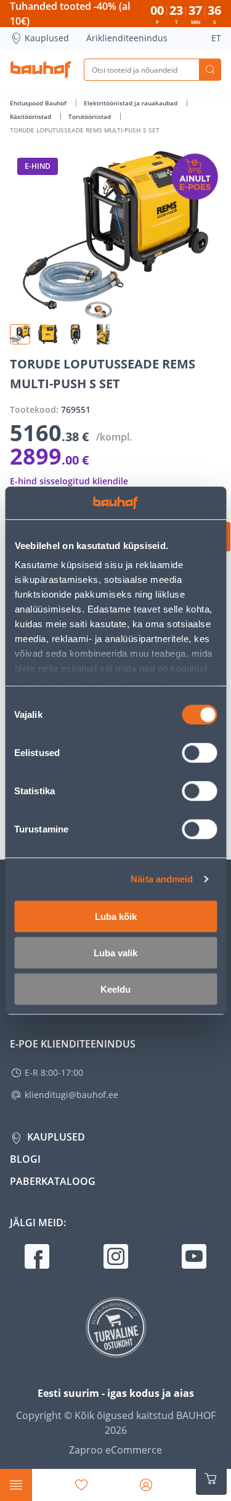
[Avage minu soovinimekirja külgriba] (81, 1485)
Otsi (210, 70)
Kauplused (47, 38)
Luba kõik (116, 916)
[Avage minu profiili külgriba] (146, 1485)
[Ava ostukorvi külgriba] (211, 1479)
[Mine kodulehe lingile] (40, 69)
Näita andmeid (162, 879)
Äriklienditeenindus (127, 38)
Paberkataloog (52, 1181)
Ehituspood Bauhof (39, 103)
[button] (20, 334)
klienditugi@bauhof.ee (71, 1094)
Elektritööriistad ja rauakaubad (131, 103)
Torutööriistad (90, 116)
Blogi (25, 1159)
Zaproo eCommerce (115, 1450)
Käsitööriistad (31, 116)
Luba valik (115, 952)
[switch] (199, 752)
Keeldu (115, 988)
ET (216, 38)
